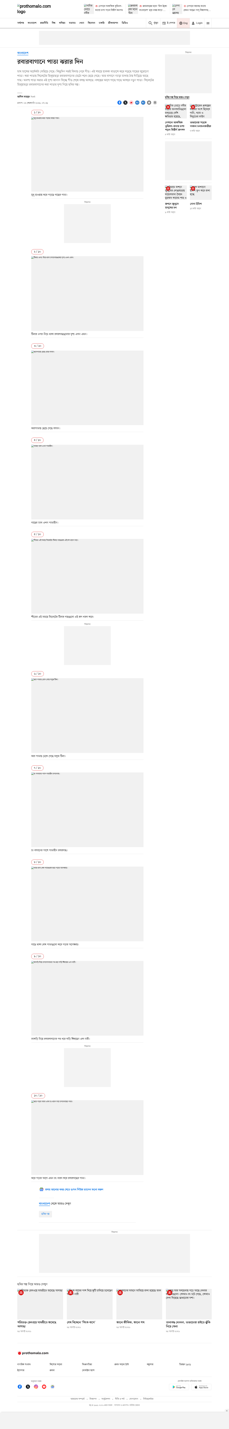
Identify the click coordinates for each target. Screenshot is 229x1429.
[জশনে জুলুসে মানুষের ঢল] (176, 192)
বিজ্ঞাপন (93, 1399)
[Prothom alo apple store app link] (201, 1387)
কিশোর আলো (56, 1364)
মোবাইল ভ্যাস (88, 1370)
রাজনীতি (44, 23)
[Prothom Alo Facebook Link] (21, 1387)
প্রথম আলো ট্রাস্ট (121, 1364)
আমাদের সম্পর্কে (78, 1399)
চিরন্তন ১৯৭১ (185, 1364)
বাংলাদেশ (32, 23)
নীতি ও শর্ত (119, 1399)
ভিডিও (125, 23)
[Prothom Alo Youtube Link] (46, 1387)
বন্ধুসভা (150, 1364)
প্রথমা (52, 1370)
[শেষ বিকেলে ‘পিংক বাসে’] (90, 1304)
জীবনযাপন (113, 23)
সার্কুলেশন (106, 1399)
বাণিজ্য (62, 23)
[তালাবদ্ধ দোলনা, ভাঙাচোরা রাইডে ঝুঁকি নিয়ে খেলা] (189, 1304)
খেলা (81, 23)
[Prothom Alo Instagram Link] (37, 1387)
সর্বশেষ (20, 23)
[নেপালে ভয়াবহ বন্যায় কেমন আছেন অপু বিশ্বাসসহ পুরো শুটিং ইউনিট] (177, 9)
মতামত (72, 23)
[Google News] (52, 1387)
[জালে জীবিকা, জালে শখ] (139, 1304)
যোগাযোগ (133, 1399)
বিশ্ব (53, 23)
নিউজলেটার (148, 1399)
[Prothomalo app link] (179, 1387)
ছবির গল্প (45, 1214)
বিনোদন (91, 23)
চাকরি (101, 23)
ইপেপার (20, 1370)
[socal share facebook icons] (120, 104)
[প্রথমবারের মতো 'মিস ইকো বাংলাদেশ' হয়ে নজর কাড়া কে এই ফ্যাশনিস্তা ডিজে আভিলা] (133, 9)
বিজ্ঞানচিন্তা (87, 1364)
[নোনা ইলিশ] (201, 192)
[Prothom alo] (38, 9)
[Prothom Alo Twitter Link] (29, 1387)
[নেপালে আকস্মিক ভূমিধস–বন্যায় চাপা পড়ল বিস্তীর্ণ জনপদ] (89, 9)
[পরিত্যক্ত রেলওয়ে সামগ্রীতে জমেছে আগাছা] (40, 1304)
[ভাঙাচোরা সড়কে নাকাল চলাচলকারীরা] (201, 111)
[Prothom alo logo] (32, 1354)
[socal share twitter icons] (126, 104)
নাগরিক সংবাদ (24, 1364)
